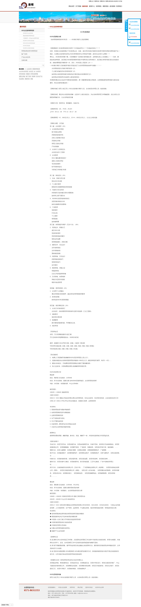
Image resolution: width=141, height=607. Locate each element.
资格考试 (27, 79)
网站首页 (71, 6)
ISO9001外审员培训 (28, 40)
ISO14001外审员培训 (29, 43)
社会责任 (21, 79)
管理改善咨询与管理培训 (29, 51)
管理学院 (72, 587)
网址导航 (80, 587)
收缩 (126, 26)
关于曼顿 (78, 6)
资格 (31, 79)
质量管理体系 (36, 69)
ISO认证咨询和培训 (27, 30)
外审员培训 (22, 74)
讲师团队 (99, 6)
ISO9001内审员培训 (28, 48)
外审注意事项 (34, 74)
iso (34, 71)
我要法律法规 (109, 1)
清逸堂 (28, 74)
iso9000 (38, 71)
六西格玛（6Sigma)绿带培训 (31, 38)
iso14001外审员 (23, 71)
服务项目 (85, 6)
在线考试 (115, 1)
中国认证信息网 (62, 587)
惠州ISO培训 (88, 587)
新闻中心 (92, 6)
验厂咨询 (24, 54)
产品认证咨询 (25, 57)
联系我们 (119, 6)
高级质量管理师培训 (28, 35)
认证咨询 (29, 69)
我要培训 (96, 1)
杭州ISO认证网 (99, 587)
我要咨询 (102, 1)
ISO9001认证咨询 (28, 33)
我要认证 (91, 1)
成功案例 (112, 6)
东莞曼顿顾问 (51, 587)
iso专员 (31, 71)
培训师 (33, 76)
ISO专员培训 (26, 45)
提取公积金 (22, 76)
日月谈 (120, 1)
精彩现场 (105, 6)
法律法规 (24, 60)
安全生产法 (39, 76)
